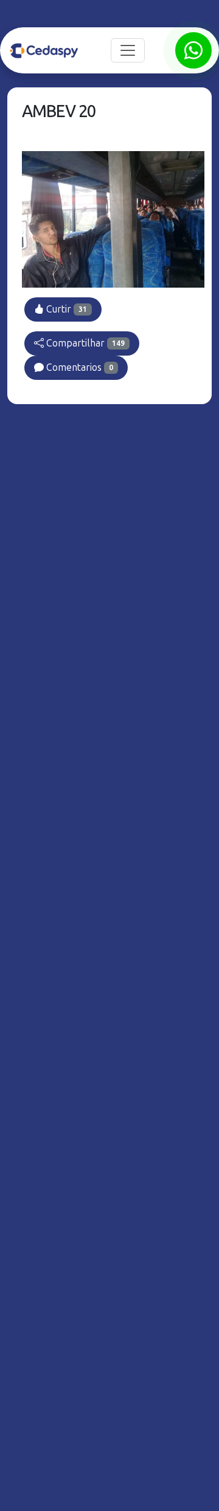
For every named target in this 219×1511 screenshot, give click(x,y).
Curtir (65, 309)
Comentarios (78, 367)
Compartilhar (84, 343)
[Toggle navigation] (128, 50)
